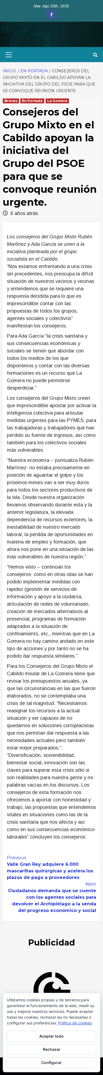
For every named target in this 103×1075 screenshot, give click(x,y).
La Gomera (57, 101)
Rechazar (51, 1049)
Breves (10, 101)
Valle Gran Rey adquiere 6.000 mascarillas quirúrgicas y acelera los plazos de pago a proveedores (50, 867)
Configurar (51, 1062)
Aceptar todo (51, 1036)
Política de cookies (75, 1023)
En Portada (32, 101)
